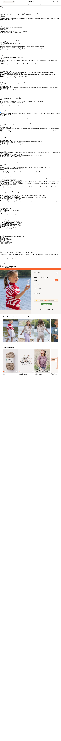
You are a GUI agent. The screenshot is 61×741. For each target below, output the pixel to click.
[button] (30, 29)
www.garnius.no (2, 234)
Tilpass (4, 267)
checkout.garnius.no (3, 235)
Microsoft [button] (1, 139)
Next (29, 290)
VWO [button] (1, 85)
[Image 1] (15, 308)
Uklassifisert (2, 203)
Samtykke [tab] (1, 7)
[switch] (0, 17)
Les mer (54, 300)
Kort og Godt (21, 373)
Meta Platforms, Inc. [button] (3, 116)
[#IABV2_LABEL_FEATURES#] (4, 244)
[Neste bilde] (56, 330)
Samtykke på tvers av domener (5, 230)
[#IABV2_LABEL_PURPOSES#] (5, 241)
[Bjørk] (10, 361)
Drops (36, 373)
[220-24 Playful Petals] (42, 361)
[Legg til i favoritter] (57, 272)
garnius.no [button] (1, 34)
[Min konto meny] (54, 2)
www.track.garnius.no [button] (3, 194)
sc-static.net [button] (2, 45)
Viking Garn (4, 373)
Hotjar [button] (1, 70)
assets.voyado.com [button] (3, 96)
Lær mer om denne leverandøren (5, 22)
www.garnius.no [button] (2, 51)
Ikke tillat (10, 267)
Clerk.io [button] (1, 207)
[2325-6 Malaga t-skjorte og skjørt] (10, 330)
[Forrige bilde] (5, 330)
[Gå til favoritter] (56, 2)
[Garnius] (30, 1)
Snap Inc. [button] (1, 158)
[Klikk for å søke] (14, 2)
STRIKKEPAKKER (37, 272)
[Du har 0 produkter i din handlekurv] (58, 2)
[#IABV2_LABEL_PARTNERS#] (4, 248)
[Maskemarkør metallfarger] (26, 361)
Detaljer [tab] (1, 8)
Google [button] (1, 21)
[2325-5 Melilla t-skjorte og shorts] (42, 330)
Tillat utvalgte (7, 267)
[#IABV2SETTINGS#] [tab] (3, 9)
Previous (2, 290)
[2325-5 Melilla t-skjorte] (26, 330)
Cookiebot (22, 236)
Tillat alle (1, 267)
